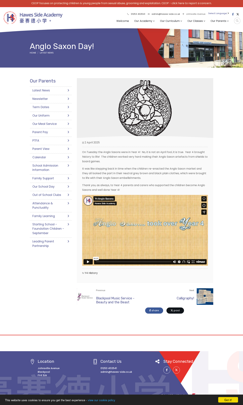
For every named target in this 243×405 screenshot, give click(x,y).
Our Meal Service (44, 124)
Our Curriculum (170, 21)
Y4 (86, 273)
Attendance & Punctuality (42, 205)
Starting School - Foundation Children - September (48, 228)
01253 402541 (137, 14)
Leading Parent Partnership (43, 243)
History (93, 273)
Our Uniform (41, 116)
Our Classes (195, 21)
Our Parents (218, 21)
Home (33, 52)
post (176, 310)
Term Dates (40, 107)
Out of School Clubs (46, 195)
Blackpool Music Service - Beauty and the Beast (115, 300)
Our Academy (143, 21)
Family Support (43, 178)
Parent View (40, 149)
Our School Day (43, 187)
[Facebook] (233, 14)
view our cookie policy (101, 400)
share (155, 310)
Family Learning (43, 216)
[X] (237, 14)
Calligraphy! (185, 298)
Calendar (39, 157)
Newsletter (40, 99)
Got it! (228, 400)
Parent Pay (40, 132)
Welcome (122, 21)
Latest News (47, 52)
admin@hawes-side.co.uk (166, 14)
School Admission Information (45, 168)
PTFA (35, 141)
